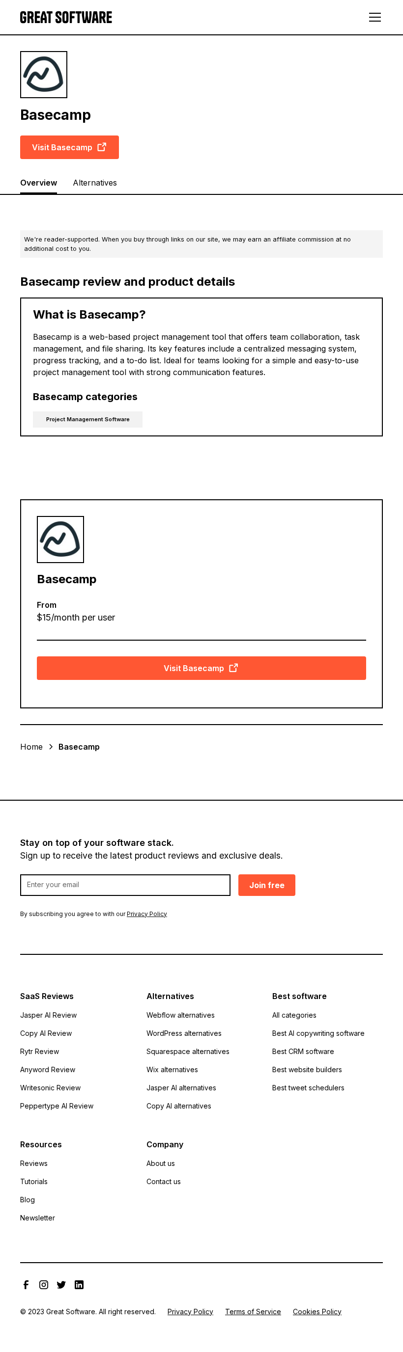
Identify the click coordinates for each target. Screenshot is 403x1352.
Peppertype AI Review (56, 1106)
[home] (66, 17)
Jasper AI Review (48, 1015)
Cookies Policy (317, 1311)
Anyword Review (47, 1069)
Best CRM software (303, 1051)
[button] (373, 17)
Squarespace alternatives (188, 1051)
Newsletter (37, 1218)
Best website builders (307, 1069)
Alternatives (95, 183)
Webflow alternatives (180, 1015)
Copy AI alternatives (178, 1106)
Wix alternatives (172, 1069)
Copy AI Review (46, 1033)
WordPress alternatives (184, 1033)
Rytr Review (39, 1051)
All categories (294, 1015)
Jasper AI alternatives (181, 1087)
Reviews (34, 1163)
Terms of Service (253, 1311)
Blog (27, 1199)
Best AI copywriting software (318, 1033)
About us (160, 1163)
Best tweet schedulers (308, 1087)
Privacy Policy (190, 1311)
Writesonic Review (50, 1087)
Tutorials (34, 1181)
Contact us (163, 1181)
